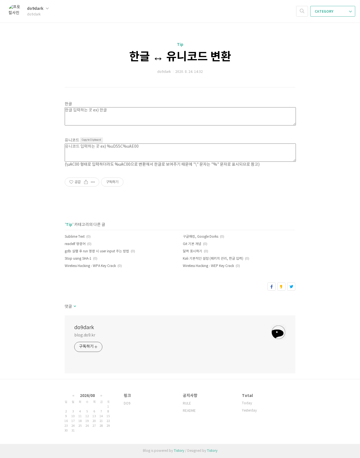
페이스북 (271, 286)
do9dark (35, 8)
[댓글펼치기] (74, 306)
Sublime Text (75, 237)
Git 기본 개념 (192, 244)
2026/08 (87, 395)
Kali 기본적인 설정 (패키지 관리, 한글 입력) (213, 259)
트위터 (291, 286)
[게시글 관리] (92, 182)
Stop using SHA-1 (78, 259)
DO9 (127, 403)
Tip (180, 44)
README (189, 411)
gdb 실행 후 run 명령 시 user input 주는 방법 (97, 251)
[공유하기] (85, 182)
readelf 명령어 (75, 244)
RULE (187, 403)
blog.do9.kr (84, 335)
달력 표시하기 (192, 251)
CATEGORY (324, 12)
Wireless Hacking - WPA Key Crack (90, 266)
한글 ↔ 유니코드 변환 (180, 57)
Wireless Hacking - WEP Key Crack (208, 266)
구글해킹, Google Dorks (200, 237)
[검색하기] (302, 11)
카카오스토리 (281, 286)
